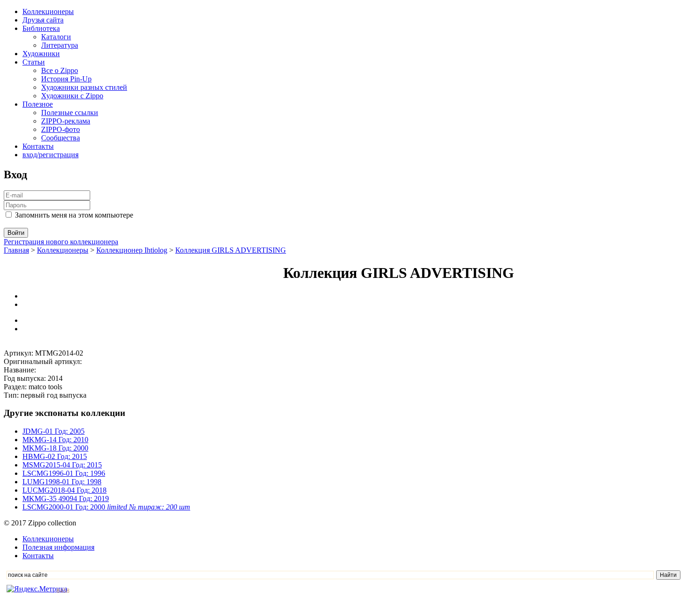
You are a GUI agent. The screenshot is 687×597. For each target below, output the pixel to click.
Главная (16, 250)
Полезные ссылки (69, 112)
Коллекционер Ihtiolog (131, 250)
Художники (41, 54)
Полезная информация (58, 547)
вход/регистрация (50, 155)
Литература (59, 45)
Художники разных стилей (84, 87)
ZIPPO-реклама (65, 121)
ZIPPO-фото (60, 129)
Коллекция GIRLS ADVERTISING (230, 250)
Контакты (38, 146)
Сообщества (60, 138)
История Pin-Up (66, 79)
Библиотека (41, 28)
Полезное (37, 104)
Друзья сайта (43, 20)
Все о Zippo (59, 70)
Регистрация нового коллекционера (61, 242)
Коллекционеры (48, 11)
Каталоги (56, 37)
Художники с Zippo (72, 96)
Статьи (33, 62)
